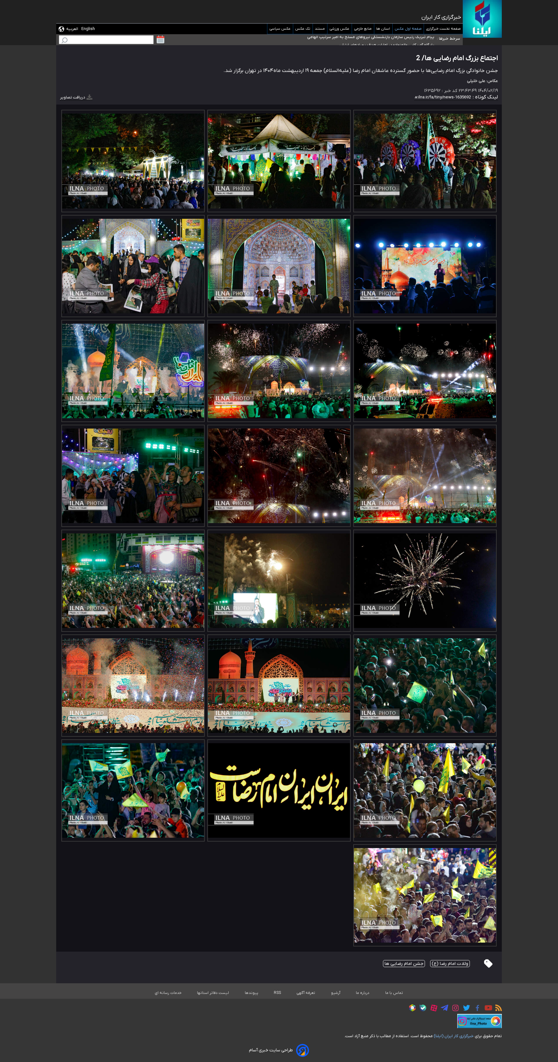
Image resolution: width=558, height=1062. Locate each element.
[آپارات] (432, 1009)
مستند (320, 28)
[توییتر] (465, 1009)
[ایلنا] (482, 19)
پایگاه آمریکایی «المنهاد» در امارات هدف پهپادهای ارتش (386, 38)
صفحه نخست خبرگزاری (443, 28)
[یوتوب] (486, 1009)
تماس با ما (394, 993)
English (88, 29)
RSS (277, 993)
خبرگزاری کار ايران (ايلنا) (454, 1036)
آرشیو (335, 993)
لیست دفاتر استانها (213, 993)
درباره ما (363, 993)
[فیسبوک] (475, 1009)
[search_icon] (64, 41)
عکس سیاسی (280, 28)
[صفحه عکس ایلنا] (479, 1021)
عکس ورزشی (339, 28)
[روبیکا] (411, 1008)
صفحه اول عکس (408, 28)
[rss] (497, 1009)
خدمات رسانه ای (168, 993)
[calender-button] (160, 40)
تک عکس (303, 28)
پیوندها (251, 993)
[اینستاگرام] (454, 1009)
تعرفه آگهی (305, 993)
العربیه (72, 29)
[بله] (421, 1009)
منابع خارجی (363, 28)
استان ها (383, 28)
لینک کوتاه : (484, 97)
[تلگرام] (443, 1009)
